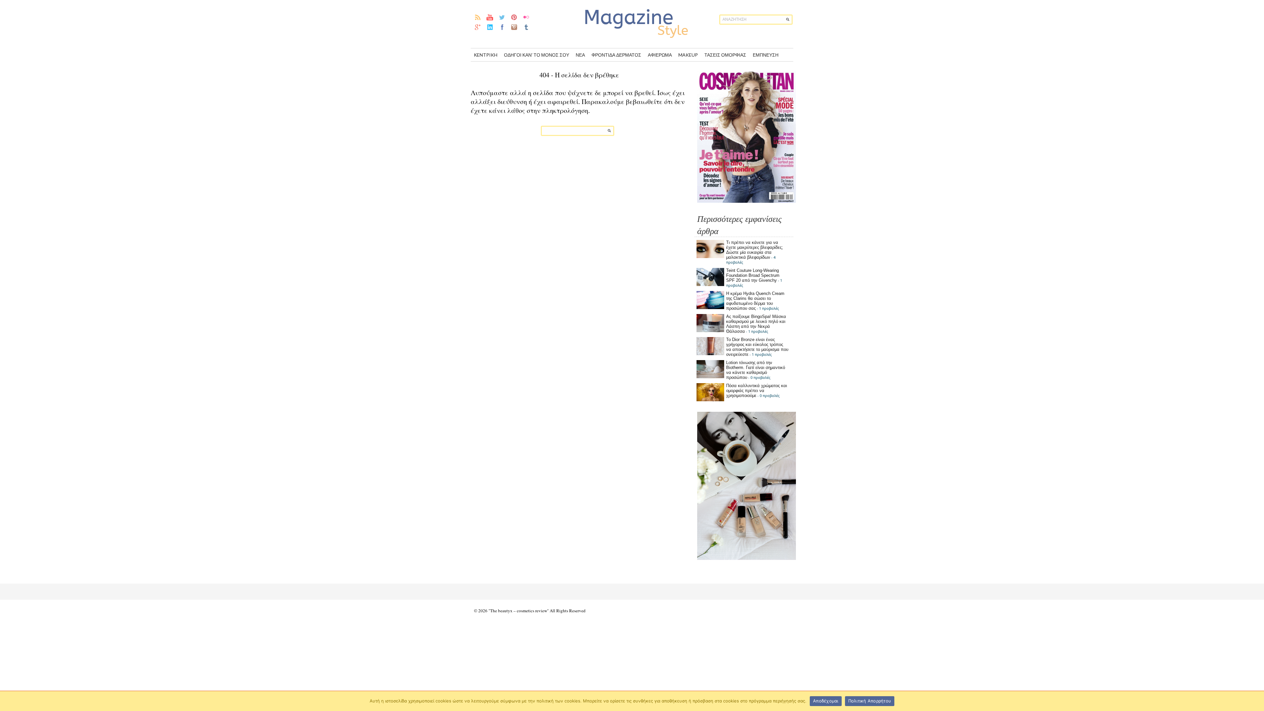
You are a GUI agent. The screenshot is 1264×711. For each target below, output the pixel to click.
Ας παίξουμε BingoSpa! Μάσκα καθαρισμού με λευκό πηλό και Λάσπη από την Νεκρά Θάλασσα (756, 324)
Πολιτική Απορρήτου (869, 700)
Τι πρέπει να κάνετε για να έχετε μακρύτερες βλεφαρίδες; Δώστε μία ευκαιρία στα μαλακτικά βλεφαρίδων (754, 250)
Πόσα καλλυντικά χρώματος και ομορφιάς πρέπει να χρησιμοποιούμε (756, 390)
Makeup (688, 55)
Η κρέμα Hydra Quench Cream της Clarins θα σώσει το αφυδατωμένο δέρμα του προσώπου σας (755, 301)
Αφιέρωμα (660, 55)
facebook (502, 27)
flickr (526, 17)
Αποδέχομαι (825, 700)
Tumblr (526, 27)
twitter (502, 17)
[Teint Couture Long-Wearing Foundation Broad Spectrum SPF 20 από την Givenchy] (710, 284)
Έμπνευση (765, 55)
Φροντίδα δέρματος (616, 55)
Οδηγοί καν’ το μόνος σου (536, 55)
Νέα (580, 55)
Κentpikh (485, 55)
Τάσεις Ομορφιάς (725, 55)
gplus (478, 27)
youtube (490, 17)
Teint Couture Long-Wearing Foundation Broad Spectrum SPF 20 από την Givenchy (752, 275)
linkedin (490, 27)
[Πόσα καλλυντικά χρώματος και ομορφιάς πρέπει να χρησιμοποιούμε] (710, 399)
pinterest (514, 17)
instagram (514, 27)
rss (478, 17)
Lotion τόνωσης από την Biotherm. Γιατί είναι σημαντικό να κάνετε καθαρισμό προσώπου (755, 370)
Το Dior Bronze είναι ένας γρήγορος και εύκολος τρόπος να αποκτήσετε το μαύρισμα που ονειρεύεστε (757, 347)
